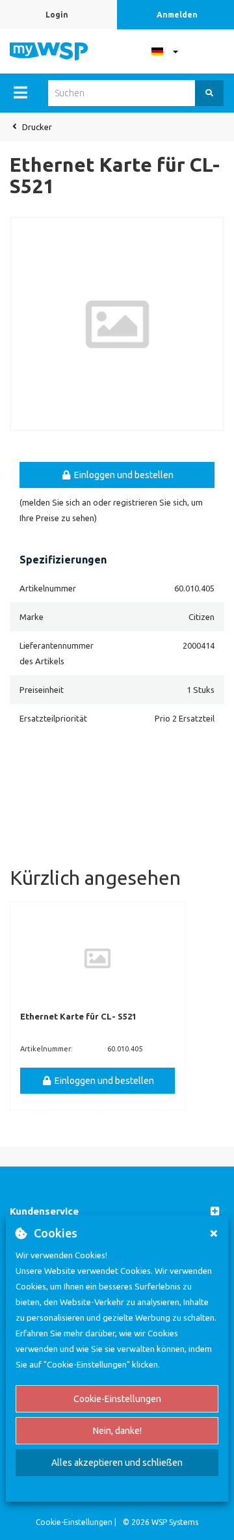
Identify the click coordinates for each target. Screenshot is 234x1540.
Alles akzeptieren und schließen (117, 1462)
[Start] (49, 50)
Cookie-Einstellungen (117, 1399)
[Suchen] (209, 93)
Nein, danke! (117, 1430)
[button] (117, 1212)
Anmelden (177, 14)
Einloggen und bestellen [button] (123, 475)
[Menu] (20, 92)
